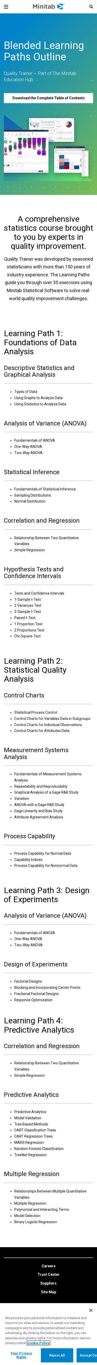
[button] (91, 7)
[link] (49, 1266)
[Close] (90, 1310)
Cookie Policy (38, 1343)
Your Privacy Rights (21, 1355)
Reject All (57, 1355)
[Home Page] (49, 7)
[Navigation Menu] (6, 7)
